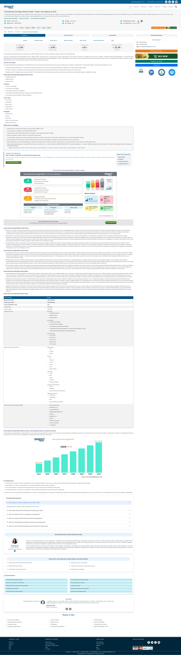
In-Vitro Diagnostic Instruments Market (79, 579)
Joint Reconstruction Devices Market (14, 591)
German (21, 27)
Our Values (47, 649)
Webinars (98, 645)
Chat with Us (157, 65)
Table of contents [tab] (68, 35)
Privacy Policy (48, 642)
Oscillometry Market (75, 585)
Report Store (144, 6)
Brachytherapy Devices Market (78, 582)
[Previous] (61, 609)
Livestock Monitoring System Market (14, 579)
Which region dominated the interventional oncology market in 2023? (25, 510)
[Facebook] (166, 2)
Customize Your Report (156, 61)
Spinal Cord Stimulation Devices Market (15, 582)
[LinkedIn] (173, 2)
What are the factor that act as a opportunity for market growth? (23, 514)
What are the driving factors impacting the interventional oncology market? (26, 522)
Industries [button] (136, 6)
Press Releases (99, 642)
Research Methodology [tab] (156, 35)
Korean (16, 27)
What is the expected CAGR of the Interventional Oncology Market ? (25, 518)
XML (10, 649)
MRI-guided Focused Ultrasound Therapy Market (17, 585)
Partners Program (100, 643)
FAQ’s (46, 647)
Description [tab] (24, 35)
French (33, 27)
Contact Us (170, 6)
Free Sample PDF (110, 222)
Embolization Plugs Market (12, 588)
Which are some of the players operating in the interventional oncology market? (27, 526)
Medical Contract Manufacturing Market (80, 588)
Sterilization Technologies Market (78, 591)
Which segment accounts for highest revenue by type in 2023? (23, 502)
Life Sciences (18, 31)
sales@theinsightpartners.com (138, 1)
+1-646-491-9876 (151, 1)
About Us (11, 642)
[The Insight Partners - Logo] (9, 6)
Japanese (27, 27)
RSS (10, 647)
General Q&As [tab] (112, 35)
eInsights (165, 6)
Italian (44, 27)
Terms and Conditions (50, 643)
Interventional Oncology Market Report (30, 31)
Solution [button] (150, 6)
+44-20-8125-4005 (159, 1)
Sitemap (98, 649)
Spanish (49, 27)
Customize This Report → (13, 162)
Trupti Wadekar (15, 546)
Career (10, 645)
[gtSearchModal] (175, 7)
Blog (97, 647)
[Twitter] (169, 2)
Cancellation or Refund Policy (51, 645)
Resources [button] (157, 6)
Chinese (38, 27)
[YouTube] (176, 2)
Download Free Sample (158, 27)
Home (130, 6)
